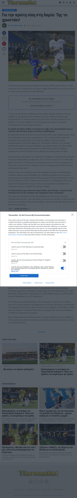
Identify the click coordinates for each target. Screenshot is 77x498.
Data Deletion (27, 283)
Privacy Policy (50, 283)
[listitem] (38, 242)
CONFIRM (24, 275)
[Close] (73, 215)
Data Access (38, 283)
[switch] (63, 246)
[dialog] (38, 249)
